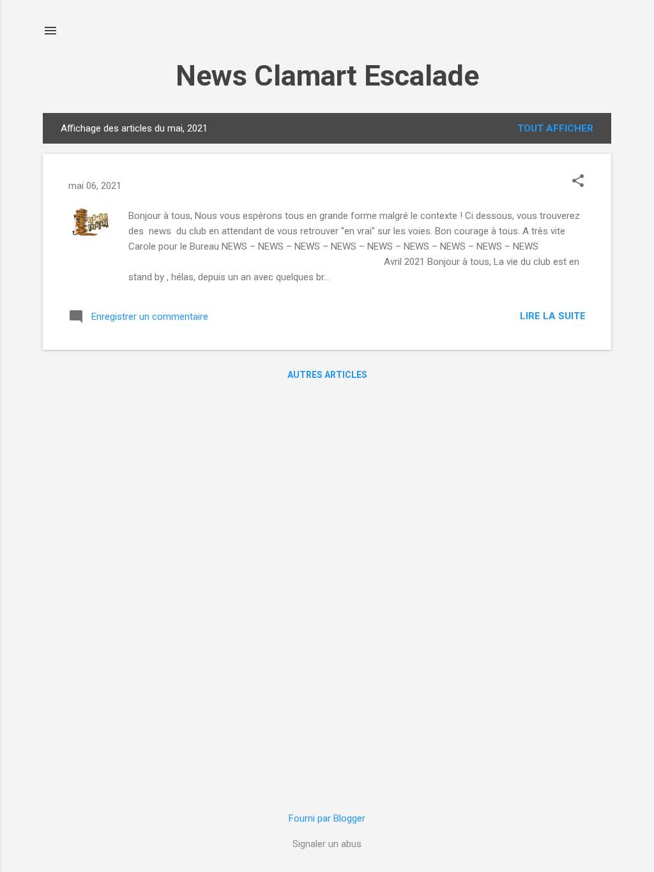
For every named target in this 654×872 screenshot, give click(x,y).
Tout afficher (555, 128)
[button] (578, 182)
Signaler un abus (327, 844)
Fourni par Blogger (327, 818)
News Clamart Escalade (327, 76)
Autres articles (327, 375)
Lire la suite (553, 316)
